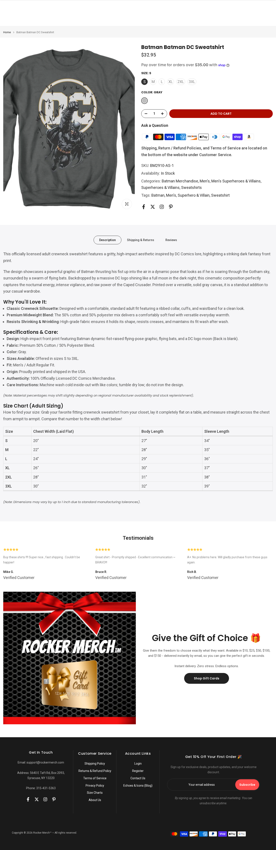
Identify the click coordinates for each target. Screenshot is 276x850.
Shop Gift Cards (206, 678)
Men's (205, 181)
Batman (158, 195)
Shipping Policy (95, 763)
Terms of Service (95, 778)
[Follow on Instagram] (161, 207)
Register (138, 771)
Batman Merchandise (180, 181)
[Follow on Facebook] (143, 207)
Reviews (171, 240)
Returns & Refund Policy (94, 771)
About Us (95, 800)
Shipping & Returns (140, 240)
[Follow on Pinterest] (170, 207)
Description (107, 240)
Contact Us (137, 778)
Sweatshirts (191, 187)
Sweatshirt (220, 195)
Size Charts (95, 792)
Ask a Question (154, 125)
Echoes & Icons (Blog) (137, 785)
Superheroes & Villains (160, 187)
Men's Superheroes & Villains (236, 181)
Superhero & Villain (194, 195)
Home (7, 32)
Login (138, 763)
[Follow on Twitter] (152, 207)
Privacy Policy (95, 785)
